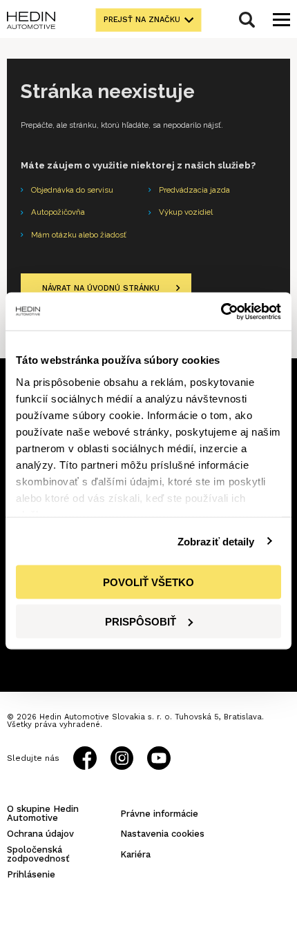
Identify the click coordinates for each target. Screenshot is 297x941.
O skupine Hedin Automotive (43, 813)
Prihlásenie (31, 874)
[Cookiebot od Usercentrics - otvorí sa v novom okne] (220, 311)
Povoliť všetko (148, 582)
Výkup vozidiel (186, 212)
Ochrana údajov (40, 833)
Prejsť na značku (142, 19)
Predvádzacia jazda (194, 190)
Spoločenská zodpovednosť (38, 854)
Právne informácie (159, 813)
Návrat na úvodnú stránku (101, 288)
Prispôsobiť (140, 621)
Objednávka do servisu (72, 190)
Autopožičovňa (58, 212)
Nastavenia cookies (162, 833)
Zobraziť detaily (216, 541)
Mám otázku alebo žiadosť (78, 235)
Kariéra (135, 854)
